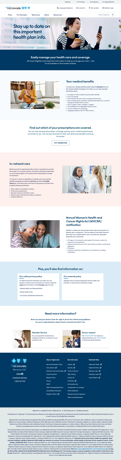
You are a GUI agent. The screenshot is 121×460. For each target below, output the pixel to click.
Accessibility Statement (53, 391)
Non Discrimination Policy (54, 364)
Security (70, 368)
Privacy (48, 381)
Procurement (50, 368)
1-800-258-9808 (101, 338)
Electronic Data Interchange (55, 371)
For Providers (81, 2)
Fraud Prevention (51, 374)
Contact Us (81, 8)
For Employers (94, 2)
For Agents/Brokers (108, 2)
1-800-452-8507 (89, 336)
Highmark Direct (94, 368)
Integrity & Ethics (51, 394)
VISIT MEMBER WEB (60, 143)
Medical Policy (50, 378)
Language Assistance (66, 8)
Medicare (67, 2)
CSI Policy (71, 381)
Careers (70, 364)
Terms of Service (73, 371)
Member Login (109, 8)
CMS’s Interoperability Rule (54, 387)
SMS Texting (72, 374)
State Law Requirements (75, 397)
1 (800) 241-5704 (19, 381)
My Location (95, 8)
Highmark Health (94, 364)
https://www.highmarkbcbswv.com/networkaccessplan (91, 449)
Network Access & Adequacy (76, 394)
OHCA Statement (73, 391)
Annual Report (93, 378)
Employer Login (94, 374)
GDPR (48, 384)
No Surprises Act (73, 384)
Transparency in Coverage (76, 387)
